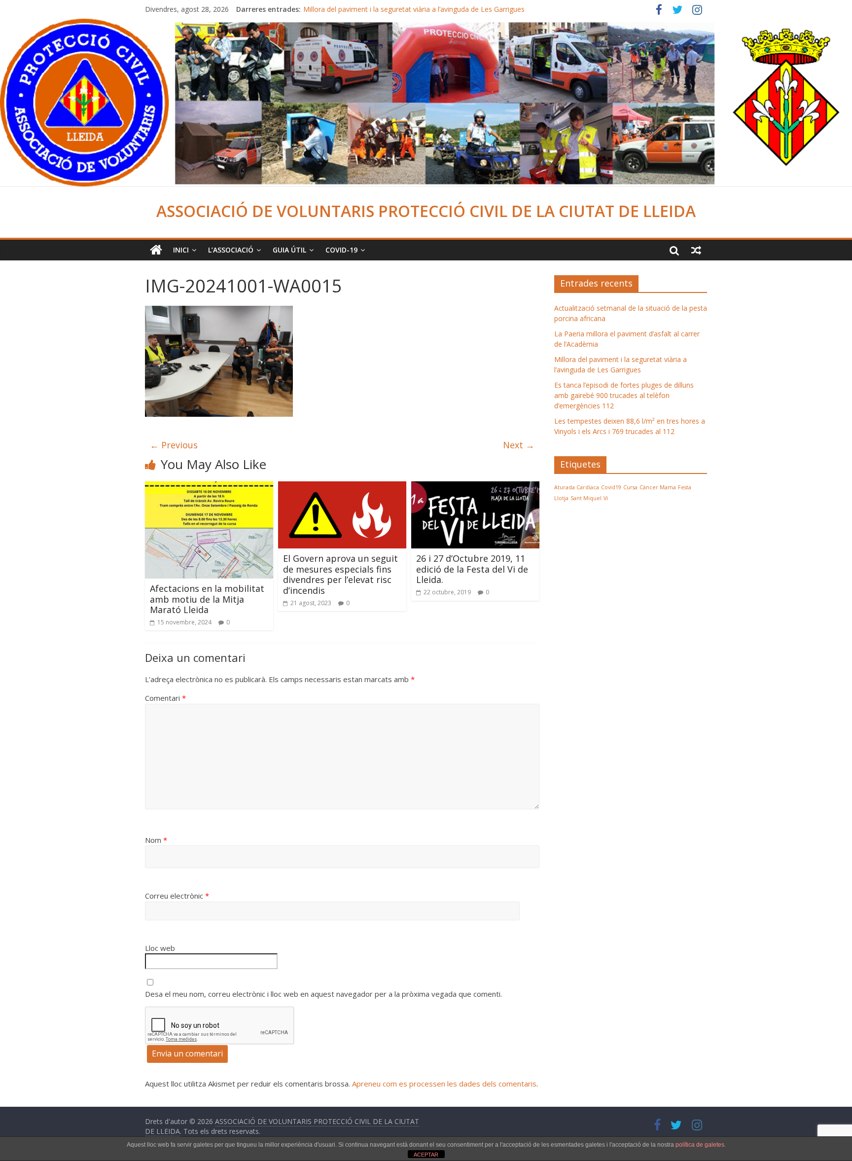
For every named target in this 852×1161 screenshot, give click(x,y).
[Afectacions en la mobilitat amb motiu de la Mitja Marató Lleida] (209, 487)
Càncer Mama (657, 487)
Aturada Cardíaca (576, 487)
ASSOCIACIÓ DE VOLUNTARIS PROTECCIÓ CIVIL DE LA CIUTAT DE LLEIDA (426, 210)
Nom (156, 840)
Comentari (165, 698)
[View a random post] (696, 250)
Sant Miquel (586, 498)
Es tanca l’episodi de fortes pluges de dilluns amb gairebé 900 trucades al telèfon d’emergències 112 (624, 395)
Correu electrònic (177, 896)
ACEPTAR (426, 1155)
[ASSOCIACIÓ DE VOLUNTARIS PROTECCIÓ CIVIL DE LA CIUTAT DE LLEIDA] (426, 24)
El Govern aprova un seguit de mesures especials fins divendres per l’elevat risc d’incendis (340, 574)
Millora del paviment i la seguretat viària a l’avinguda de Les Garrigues (414, 9)
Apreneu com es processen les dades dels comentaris (444, 1083)
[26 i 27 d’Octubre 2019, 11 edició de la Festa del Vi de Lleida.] (475, 487)
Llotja (561, 498)
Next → (518, 445)
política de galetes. (700, 1144)
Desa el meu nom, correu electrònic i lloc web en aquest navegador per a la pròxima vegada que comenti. (323, 994)
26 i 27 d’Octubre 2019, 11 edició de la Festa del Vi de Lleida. (472, 568)
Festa (684, 487)
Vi (606, 498)
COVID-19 (341, 249)
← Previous (174, 445)
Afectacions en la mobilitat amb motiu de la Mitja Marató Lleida (207, 599)
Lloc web (160, 948)
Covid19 (611, 487)
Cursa (630, 487)
